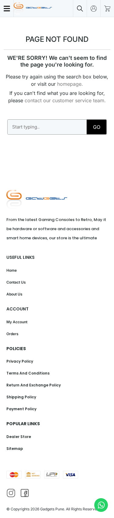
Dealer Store (18, 436)
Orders (12, 333)
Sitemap (14, 448)
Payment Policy (21, 408)
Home (11, 270)
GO (96, 127)
